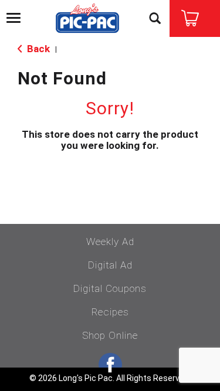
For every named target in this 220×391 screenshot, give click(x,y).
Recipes (110, 312)
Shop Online (110, 335)
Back (37, 49)
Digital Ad (110, 265)
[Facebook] (110, 364)
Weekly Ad (110, 241)
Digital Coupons (110, 288)
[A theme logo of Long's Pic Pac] (87, 19)
